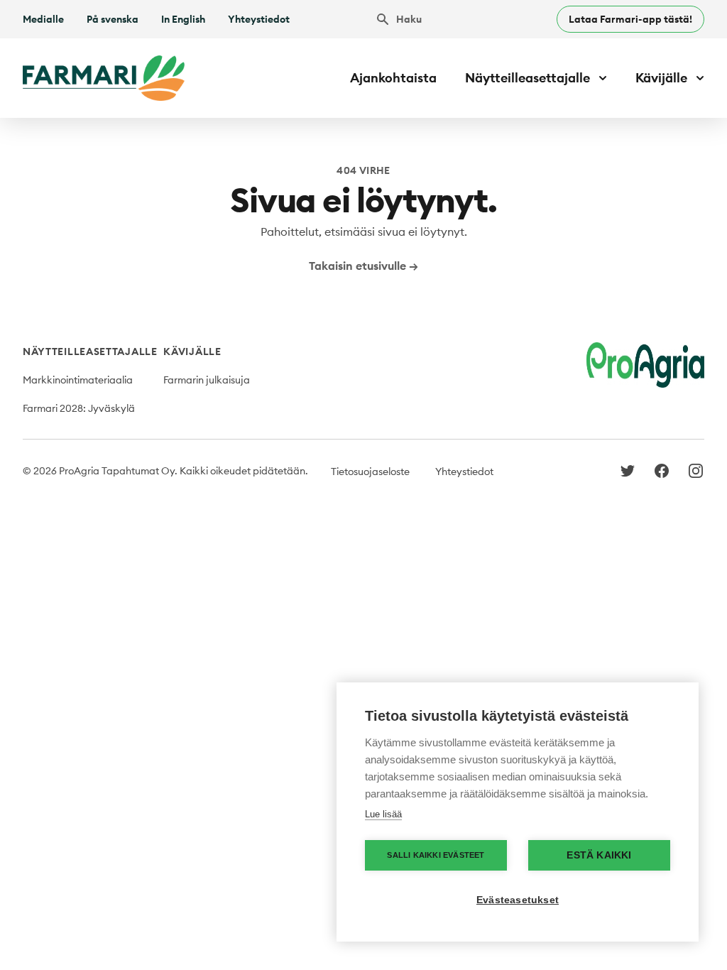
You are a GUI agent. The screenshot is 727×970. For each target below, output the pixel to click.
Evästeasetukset (517, 900)
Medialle (43, 19)
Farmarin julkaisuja (206, 380)
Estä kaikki (599, 855)
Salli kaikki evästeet (435, 855)
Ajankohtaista (393, 78)
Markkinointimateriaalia (78, 380)
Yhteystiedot (259, 19)
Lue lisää (383, 814)
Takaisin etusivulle (363, 265)
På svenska (112, 19)
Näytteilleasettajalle (90, 351)
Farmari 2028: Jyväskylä (79, 408)
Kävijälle (192, 351)
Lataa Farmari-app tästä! (630, 19)
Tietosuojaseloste (370, 471)
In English (183, 19)
